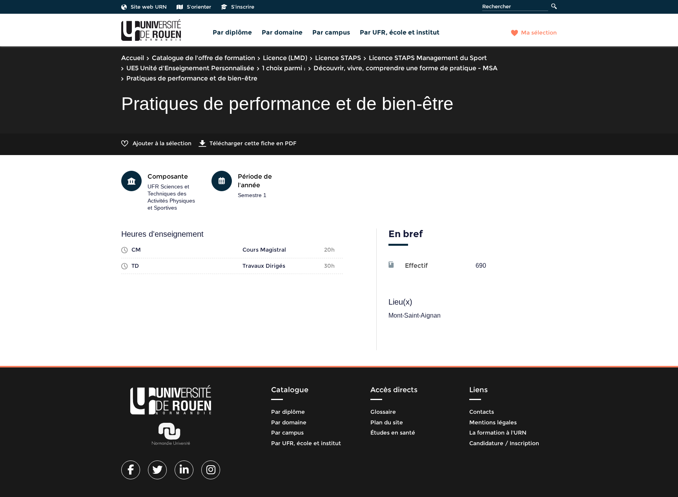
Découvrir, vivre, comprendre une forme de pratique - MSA (405, 68)
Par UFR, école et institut (399, 32)
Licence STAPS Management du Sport (428, 58)
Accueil (132, 58)
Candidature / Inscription (504, 443)
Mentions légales (493, 422)
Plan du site (386, 422)
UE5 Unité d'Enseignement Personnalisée (190, 68)
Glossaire (383, 411)
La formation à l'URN (498, 432)
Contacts (481, 411)
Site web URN (149, 7)
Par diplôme (232, 32)
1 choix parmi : (284, 68)
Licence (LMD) (285, 58)
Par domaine (282, 32)
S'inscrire (242, 7)
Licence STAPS (338, 58)
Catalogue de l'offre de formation (203, 58)
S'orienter (199, 7)
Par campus (331, 32)
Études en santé (392, 432)
